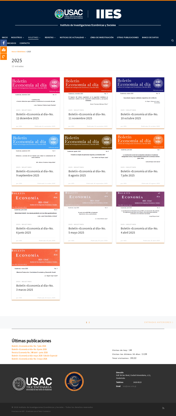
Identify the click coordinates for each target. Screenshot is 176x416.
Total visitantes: (121, 358)
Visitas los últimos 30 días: (127, 354)
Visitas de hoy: (120, 350)
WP (23, 411)
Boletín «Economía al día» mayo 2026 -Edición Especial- (35, 355)
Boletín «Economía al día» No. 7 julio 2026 (29, 346)
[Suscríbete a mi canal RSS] (163, 408)
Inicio (14, 51)
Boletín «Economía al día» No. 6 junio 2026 (29, 349)
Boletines (21, 51)
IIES (20, 126)
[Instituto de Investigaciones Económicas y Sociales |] (88, 17)
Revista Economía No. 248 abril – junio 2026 (30, 352)
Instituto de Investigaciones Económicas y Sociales (41, 407)
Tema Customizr (44, 411)
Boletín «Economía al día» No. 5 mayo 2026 (29, 358)
